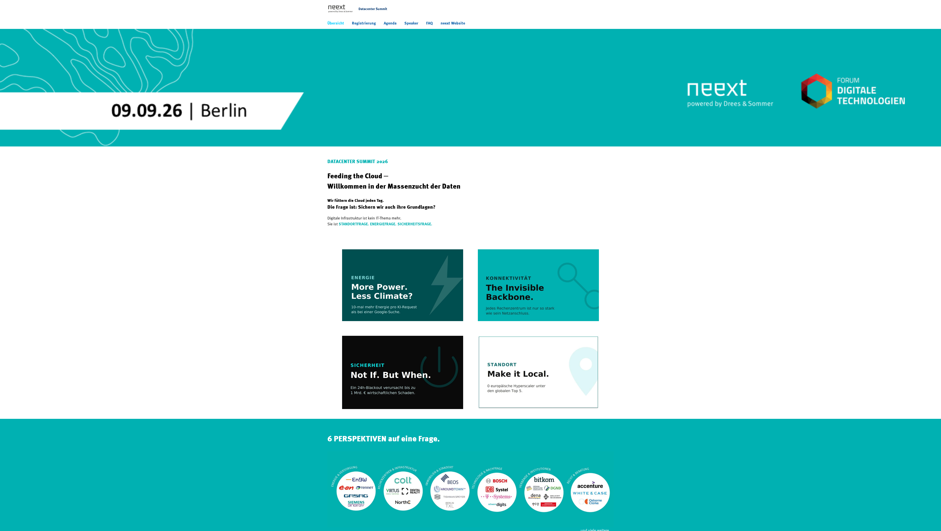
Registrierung (364, 23)
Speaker (411, 23)
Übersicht (335, 23)
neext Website (453, 23)
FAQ (429, 23)
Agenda (390, 23)
